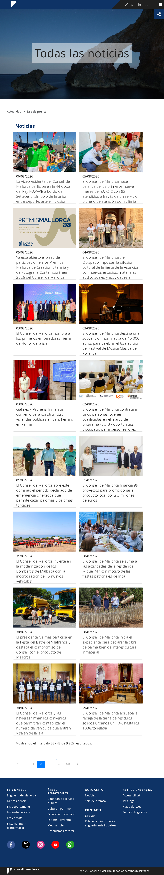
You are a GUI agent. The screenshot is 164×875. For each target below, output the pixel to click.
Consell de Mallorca (19, 871)
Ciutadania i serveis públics (61, 801)
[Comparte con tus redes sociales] (159, 14)
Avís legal (129, 801)
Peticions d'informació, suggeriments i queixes (100, 823)
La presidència (17, 801)
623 (69, 763)
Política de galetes (135, 812)
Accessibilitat (131, 795)
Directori (91, 815)
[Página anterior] (17, 763)
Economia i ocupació (61, 814)
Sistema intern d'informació (17, 826)
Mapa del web (132, 806)
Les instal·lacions (18, 812)
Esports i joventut (59, 820)
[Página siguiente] (77, 763)
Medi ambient (57, 825)
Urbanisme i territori (61, 831)
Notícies (90, 795)
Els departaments (19, 806)
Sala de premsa (95, 801)
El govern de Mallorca (21, 795)
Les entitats (14, 818)
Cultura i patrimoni (60, 808)
